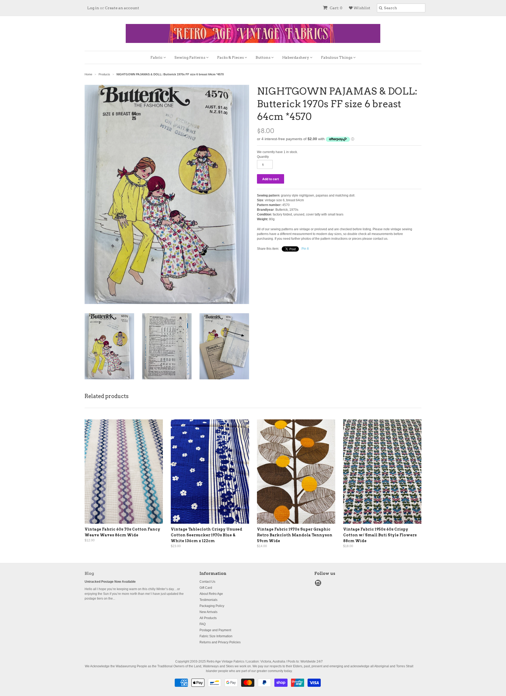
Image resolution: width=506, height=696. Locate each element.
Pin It (305, 249)
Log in (93, 8)
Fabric (156, 57)
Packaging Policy (212, 606)
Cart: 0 (335, 8)
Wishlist (361, 8)
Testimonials (208, 600)
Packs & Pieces (231, 57)
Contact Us (207, 582)
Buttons (263, 57)
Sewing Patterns (190, 57)
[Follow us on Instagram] (319, 584)
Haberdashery (296, 57)
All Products (208, 618)
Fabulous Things (337, 57)
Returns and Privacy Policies (220, 642)
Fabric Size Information (216, 636)
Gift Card (206, 588)
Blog (89, 573)
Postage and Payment (215, 630)
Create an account (122, 8)
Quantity (263, 157)
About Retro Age (211, 594)
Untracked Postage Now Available (110, 582)
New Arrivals (208, 612)
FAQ (203, 624)
